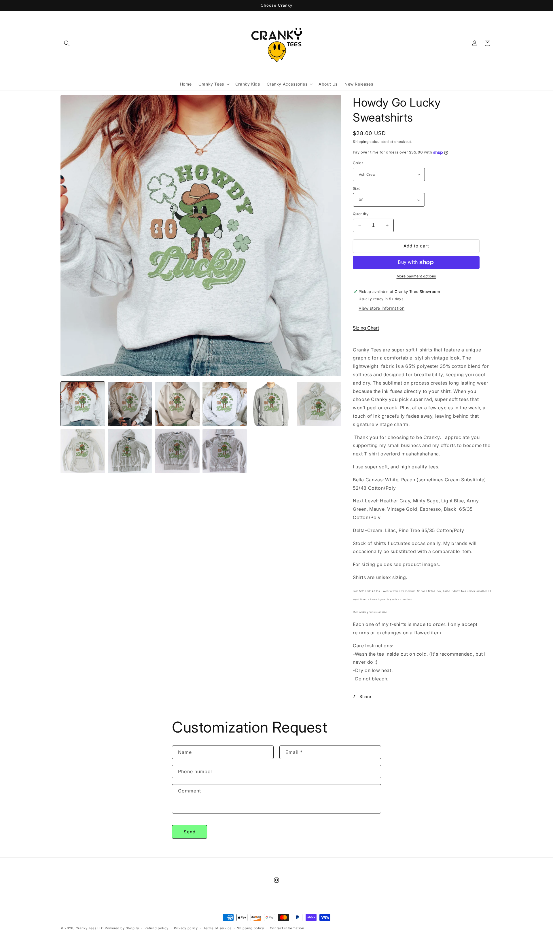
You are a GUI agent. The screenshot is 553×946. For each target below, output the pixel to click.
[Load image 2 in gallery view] (130, 404)
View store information (381, 308)
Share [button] (365, 696)
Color (358, 162)
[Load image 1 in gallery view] (82, 404)
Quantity (360, 213)
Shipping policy (250, 928)
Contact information (287, 928)
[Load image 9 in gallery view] (177, 451)
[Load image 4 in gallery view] (224, 404)
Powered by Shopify (122, 928)
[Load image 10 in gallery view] (224, 451)
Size (357, 188)
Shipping (361, 141)
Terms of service (217, 928)
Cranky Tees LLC (90, 928)
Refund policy (156, 928)
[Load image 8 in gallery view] (130, 451)
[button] (66, 43)
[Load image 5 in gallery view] (272, 404)
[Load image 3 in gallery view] (177, 404)
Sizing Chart (366, 328)
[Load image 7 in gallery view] (82, 451)
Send (190, 832)
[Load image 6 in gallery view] (319, 404)
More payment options (416, 276)
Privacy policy (186, 928)
